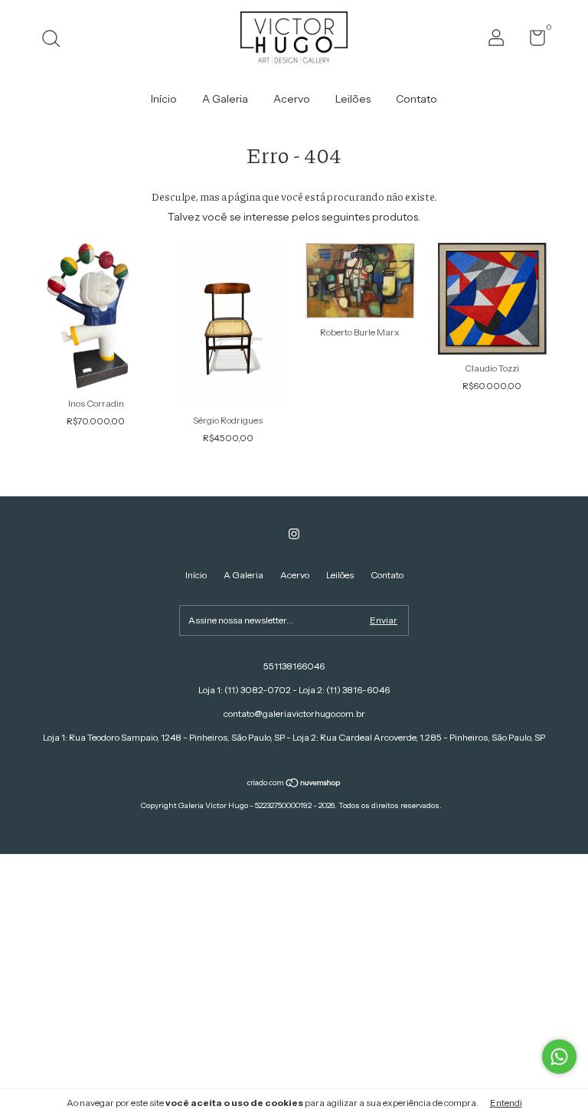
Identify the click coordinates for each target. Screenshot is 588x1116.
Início (164, 99)
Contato (416, 99)
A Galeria (225, 99)
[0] (532, 41)
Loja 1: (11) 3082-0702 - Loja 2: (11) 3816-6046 (294, 689)
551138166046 (294, 666)
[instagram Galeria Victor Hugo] (294, 534)
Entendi (506, 1102)
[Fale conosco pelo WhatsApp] (559, 1056)
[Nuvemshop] (294, 784)
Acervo (291, 99)
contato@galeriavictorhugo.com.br (294, 713)
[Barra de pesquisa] (56, 40)
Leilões (353, 99)
